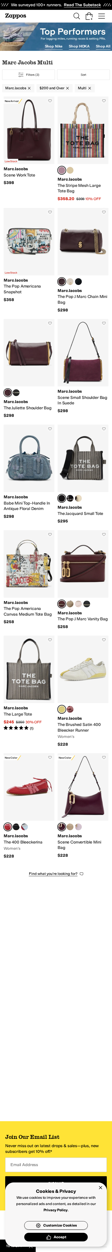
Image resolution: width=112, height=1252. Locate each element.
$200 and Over (52, 88)
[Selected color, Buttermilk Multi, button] (62, 709)
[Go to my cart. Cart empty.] (89, 16)
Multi (82, 88)
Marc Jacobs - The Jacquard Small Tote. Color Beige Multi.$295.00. (83, 474)
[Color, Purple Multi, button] (70, 170)
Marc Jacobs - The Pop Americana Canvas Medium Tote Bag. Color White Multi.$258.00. (29, 580)
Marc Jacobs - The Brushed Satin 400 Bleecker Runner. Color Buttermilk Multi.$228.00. (83, 691)
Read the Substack (82, 4)
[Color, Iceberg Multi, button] (24, 827)
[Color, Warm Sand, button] (78, 498)
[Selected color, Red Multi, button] (62, 170)
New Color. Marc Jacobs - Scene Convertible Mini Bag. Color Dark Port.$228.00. (83, 806)
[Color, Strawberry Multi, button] (70, 709)
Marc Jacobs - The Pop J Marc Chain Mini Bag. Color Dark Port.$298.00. (83, 260)
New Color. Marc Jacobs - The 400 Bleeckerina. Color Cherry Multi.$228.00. (29, 806)
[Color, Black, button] (78, 281)
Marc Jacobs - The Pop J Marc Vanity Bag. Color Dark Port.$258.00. (83, 580)
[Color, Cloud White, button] (70, 281)
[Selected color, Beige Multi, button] (62, 498)
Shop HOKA (79, 46)
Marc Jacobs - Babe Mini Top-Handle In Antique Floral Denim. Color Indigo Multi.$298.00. (29, 474)
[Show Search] (76, 16)
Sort (83, 75)
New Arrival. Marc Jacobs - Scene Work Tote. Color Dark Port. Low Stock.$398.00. (29, 149)
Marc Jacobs (15, 88)
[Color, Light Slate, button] (70, 604)
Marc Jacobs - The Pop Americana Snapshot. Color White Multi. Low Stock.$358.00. (29, 260)
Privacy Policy (55, 1210)
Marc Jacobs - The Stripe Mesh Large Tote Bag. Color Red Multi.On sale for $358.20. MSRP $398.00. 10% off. (83, 149)
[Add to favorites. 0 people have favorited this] (50, 101)
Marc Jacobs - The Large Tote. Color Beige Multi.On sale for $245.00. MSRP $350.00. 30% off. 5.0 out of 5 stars (29, 691)
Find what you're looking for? (53, 874)
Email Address (24, 1164)
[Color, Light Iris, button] (78, 827)
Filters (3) (32, 75)
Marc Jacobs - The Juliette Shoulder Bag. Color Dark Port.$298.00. (29, 368)
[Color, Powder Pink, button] (78, 604)
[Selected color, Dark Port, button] (62, 281)
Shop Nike (54, 46)
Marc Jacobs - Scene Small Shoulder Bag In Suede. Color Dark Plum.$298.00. (83, 368)
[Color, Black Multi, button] (16, 827)
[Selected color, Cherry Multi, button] (8, 827)
